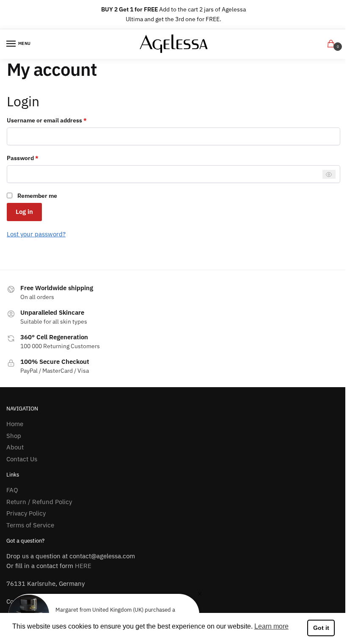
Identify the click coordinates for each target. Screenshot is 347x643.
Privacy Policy (26, 513)
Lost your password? (36, 234)
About (15, 447)
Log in (24, 212)
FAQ (12, 490)
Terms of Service (30, 525)
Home (14, 424)
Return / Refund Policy (39, 502)
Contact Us (21, 459)
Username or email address (59, 120)
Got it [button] (321, 627)
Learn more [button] (271, 626)
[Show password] (329, 174)
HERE (83, 566)
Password (35, 157)
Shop (13, 436)
